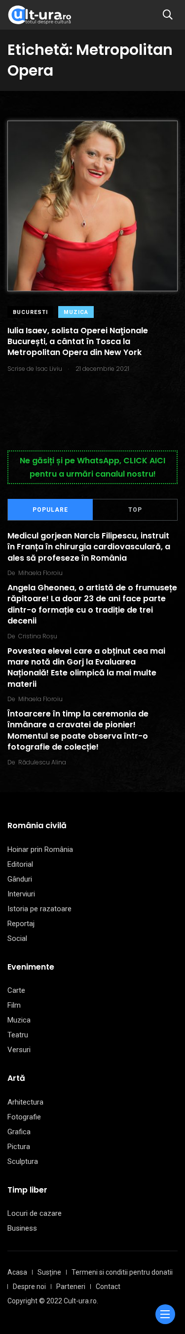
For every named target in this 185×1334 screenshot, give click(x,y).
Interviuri (21, 893)
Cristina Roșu (37, 636)
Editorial (20, 864)
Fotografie (24, 1116)
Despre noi (29, 1286)
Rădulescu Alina (42, 762)
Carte (16, 990)
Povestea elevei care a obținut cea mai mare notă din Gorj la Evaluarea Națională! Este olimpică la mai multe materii (86, 667)
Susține (49, 1272)
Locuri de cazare (34, 1213)
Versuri (19, 1049)
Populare (50, 509)
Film (14, 1005)
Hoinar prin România (40, 849)
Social (17, 938)
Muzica (76, 312)
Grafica (19, 1131)
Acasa (17, 1272)
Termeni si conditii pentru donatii (122, 1272)
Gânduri (19, 879)
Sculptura (22, 1161)
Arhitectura (25, 1102)
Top (135, 509)
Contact (108, 1286)
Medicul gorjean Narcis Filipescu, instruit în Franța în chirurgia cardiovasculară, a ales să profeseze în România (88, 547)
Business (22, 1228)
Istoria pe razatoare (39, 908)
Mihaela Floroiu (40, 573)
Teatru (17, 1034)
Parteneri (70, 1286)
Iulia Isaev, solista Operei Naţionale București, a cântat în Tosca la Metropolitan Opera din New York (77, 341)
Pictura (18, 1146)
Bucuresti (30, 312)
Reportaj (21, 923)
